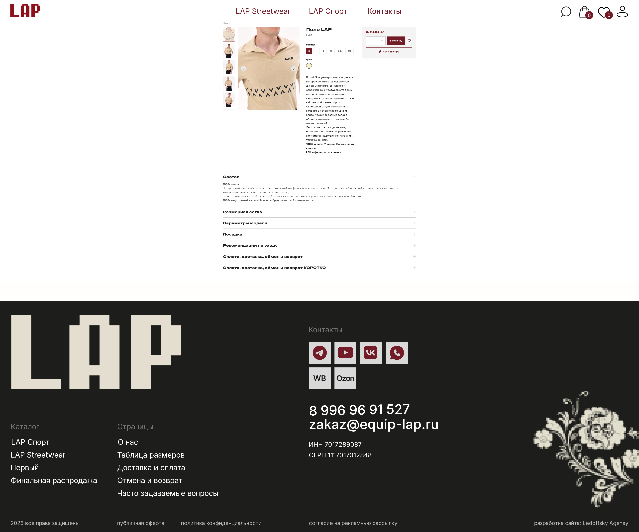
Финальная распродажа (54, 480)
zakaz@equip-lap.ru (374, 424)
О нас (128, 442)
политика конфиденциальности (221, 523)
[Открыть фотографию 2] (229, 50)
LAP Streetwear (263, 11)
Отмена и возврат (149, 480)
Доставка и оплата (151, 467)
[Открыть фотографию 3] (229, 67)
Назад (226, 23)
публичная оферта (140, 523)
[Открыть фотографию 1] (229, 34)
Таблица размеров (151, 454)
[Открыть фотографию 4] (229, 83)
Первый (25, 467)
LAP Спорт (328, 11)
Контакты (384, 11)
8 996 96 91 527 (360, 410)
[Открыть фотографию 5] (229, 99)
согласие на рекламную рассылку (353, 523)
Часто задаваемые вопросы (167, 493)
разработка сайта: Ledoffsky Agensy (581, 523)
